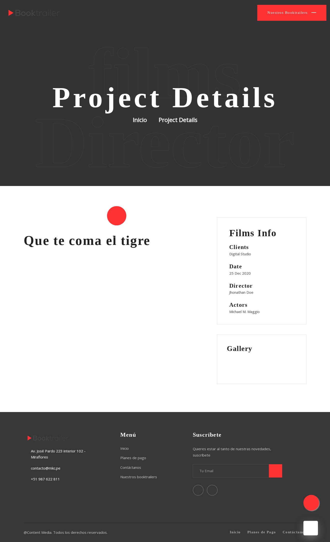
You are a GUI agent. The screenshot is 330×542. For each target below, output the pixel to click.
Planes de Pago (261, 532)
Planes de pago (133, 457)
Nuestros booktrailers (138, 476)
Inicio (140, 120)
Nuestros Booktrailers (288, 12)
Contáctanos (130, 467)
